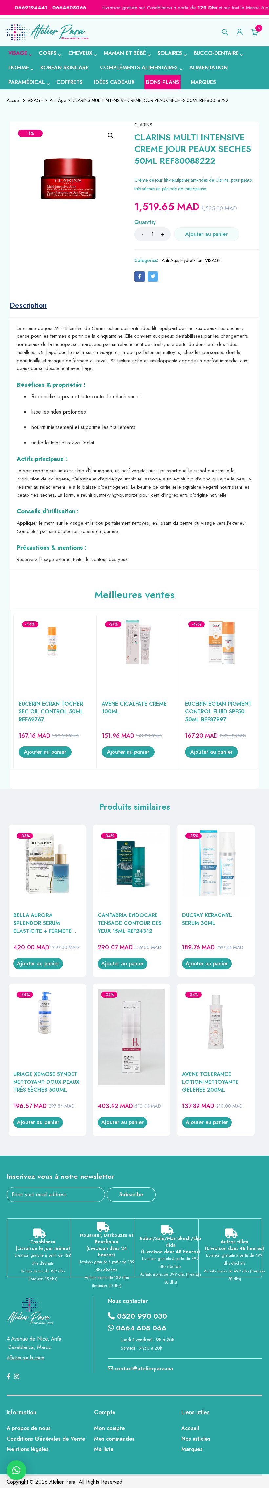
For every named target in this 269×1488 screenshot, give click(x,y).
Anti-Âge (58, 100)
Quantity (145, 222)
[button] (110, 135)
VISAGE (35, 100)
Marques (192, 1449)
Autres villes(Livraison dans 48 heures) (234, 1245)
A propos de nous (29, 1428)
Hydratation (191, 260)
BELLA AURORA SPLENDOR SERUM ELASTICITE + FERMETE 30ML (42, 927)
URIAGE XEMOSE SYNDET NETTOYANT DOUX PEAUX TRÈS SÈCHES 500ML (46, 1082)
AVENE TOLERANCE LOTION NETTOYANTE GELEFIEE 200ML (210, 1082)
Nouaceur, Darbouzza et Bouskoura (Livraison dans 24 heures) (106, 1245)
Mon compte (109, 1428)
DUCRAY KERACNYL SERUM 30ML (207, 919)
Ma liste (104, 1449)
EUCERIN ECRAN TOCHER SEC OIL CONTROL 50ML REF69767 (51, 711)
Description (28, 305)
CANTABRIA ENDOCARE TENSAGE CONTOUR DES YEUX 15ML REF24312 (130, 923)
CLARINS (143, 125)
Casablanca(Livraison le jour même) (43, 1245)
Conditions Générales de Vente (46, 1438)
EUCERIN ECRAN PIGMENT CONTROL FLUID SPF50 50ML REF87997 (218, 711)
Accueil (14, 100)
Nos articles (195, 1438)
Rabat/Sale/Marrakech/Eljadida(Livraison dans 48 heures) (170, 1245)
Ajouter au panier (206, 234)
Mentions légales (28, 1449)
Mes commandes (114, 1438)
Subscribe (131, 1194)
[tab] (28, 305)
